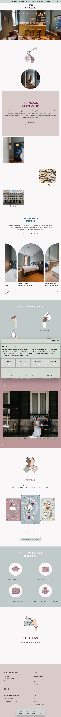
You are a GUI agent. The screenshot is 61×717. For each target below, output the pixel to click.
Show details (54, 370)
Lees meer (9, 384)
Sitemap (36, 699)
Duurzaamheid (37, 707)
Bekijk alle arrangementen (31, 539)
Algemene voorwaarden (40, 704)
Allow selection (30, 375)
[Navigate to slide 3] (2, 444)
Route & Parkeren (38, 676)
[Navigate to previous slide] (7, 293)
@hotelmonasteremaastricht (30, 642)
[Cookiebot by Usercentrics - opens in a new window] (52, 341)
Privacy (35, 701)
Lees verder (30, 123)
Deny (11, 375)
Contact (36, 684)
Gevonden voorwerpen (39, 679)
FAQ (35, 682)
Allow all (49, 375)
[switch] (23, 364)
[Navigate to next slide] (56, 293)
